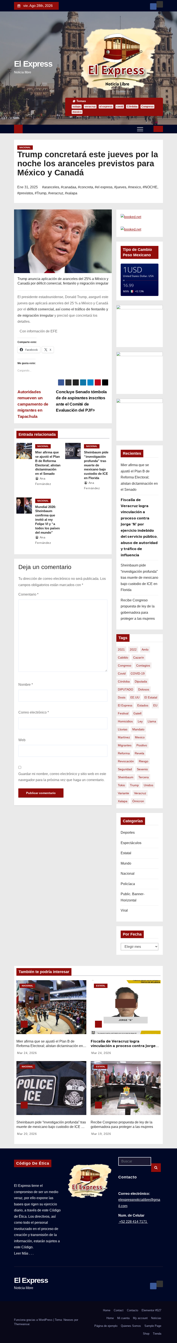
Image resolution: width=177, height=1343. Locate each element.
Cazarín (138, 657)
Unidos (148, 785)
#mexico (134, 187)
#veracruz (55, 193)
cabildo (123, 657)
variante (123, 793)
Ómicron (138, 801)
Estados (142, 705)
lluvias (122, 729)
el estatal (150, 697)
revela (139, 753)
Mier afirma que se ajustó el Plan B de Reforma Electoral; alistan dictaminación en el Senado (139, 477)
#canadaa (68, 187)
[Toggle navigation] (140, 129)
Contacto (132, 1310)
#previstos (25, 193)
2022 (133, 649)
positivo (141, 745)
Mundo (126, 863)
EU (155, 705)
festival (123, 713)
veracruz (90, 106)
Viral (124, 910)
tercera (143, 777)
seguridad (125, 769)
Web (21, 740)
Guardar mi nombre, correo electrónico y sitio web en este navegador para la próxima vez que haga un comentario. (62, 777)
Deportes (128, 832)
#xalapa (71, 193)
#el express (103, 187)
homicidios (125, 721)
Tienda (157, 1333)
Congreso (147, 106)
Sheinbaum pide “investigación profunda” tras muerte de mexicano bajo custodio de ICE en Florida (96, 465)
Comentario (28, 594)
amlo (145, 649)
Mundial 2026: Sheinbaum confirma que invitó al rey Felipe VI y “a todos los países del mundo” (47, 520)
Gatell (137, 713)
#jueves (120, 187)
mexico (77, 111)
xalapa (77, 106)
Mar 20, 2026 (27, 1133)
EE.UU (134, 697)
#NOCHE (150, 187)
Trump (134, 785)
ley (140, 721)
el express (106, 106)
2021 (121, 649)
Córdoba (132, 106)
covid (119, 106)
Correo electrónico (33, 712)
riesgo (143, 761)
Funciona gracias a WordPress (33, 1319)
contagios (143, 665)
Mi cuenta (123, 1318)
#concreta (85, 187)
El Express (33, 63)
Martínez (124, 737)
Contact (118, 1310)
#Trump (40, 193)
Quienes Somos (131, 1325)
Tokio (121, 785)
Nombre (25, 684)
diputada (141, 681)
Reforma (124, 753)
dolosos (143, 689)
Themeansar (21, 1324)
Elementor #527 (151, 1310)
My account (140, 1318)
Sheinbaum (125, 777)
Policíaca (128, 884)
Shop (146, 1333)
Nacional (25, 147)
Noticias (156, 1318)
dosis (121, 697)
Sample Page (152, 1325)
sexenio (142, 769)
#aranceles (50, 187)
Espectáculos (131, 843)
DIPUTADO (125, 689)
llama (152, 721)
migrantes (124, 745)
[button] (148, 129)
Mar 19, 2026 (101, 1133)
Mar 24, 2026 (27, 1053)
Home (106, 1310)
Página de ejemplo (105, 1325)
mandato (138, 729)
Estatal (126, 853)
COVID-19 (138, 673)
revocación (126, 761)
